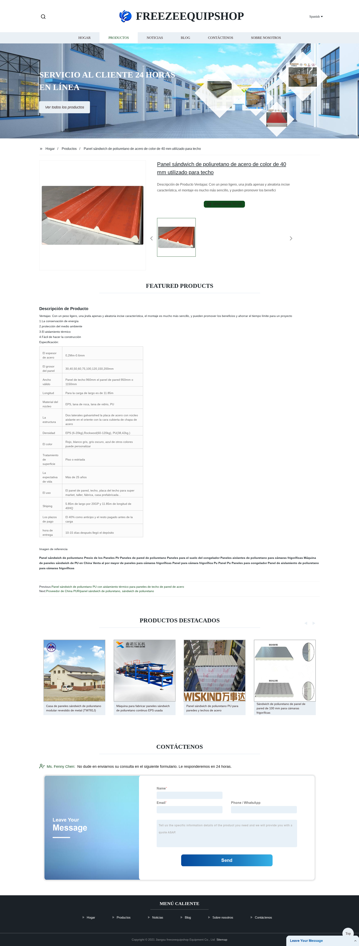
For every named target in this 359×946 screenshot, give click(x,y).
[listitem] (179, 237)
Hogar (84, 38)
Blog (185, 38)
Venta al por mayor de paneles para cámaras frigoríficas (132, 563)
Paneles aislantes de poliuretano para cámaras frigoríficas (261, 557)
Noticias (155, 38)
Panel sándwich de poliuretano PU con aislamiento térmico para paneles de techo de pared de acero (118, 586)
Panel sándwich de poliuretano (61, 557)
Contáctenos (220, 38)
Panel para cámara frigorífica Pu (195, 563)
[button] (43, 17)
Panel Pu (224, 563)
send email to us (227, 204)
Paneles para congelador (249, 563)
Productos (118, 38)
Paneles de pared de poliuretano (143, 557)
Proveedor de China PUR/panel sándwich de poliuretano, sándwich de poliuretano (100, 591)
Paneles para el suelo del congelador (193, 557)
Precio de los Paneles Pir (101, 557)
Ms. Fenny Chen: (61, 766)
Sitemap (221, 939)
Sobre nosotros (266, 38)
